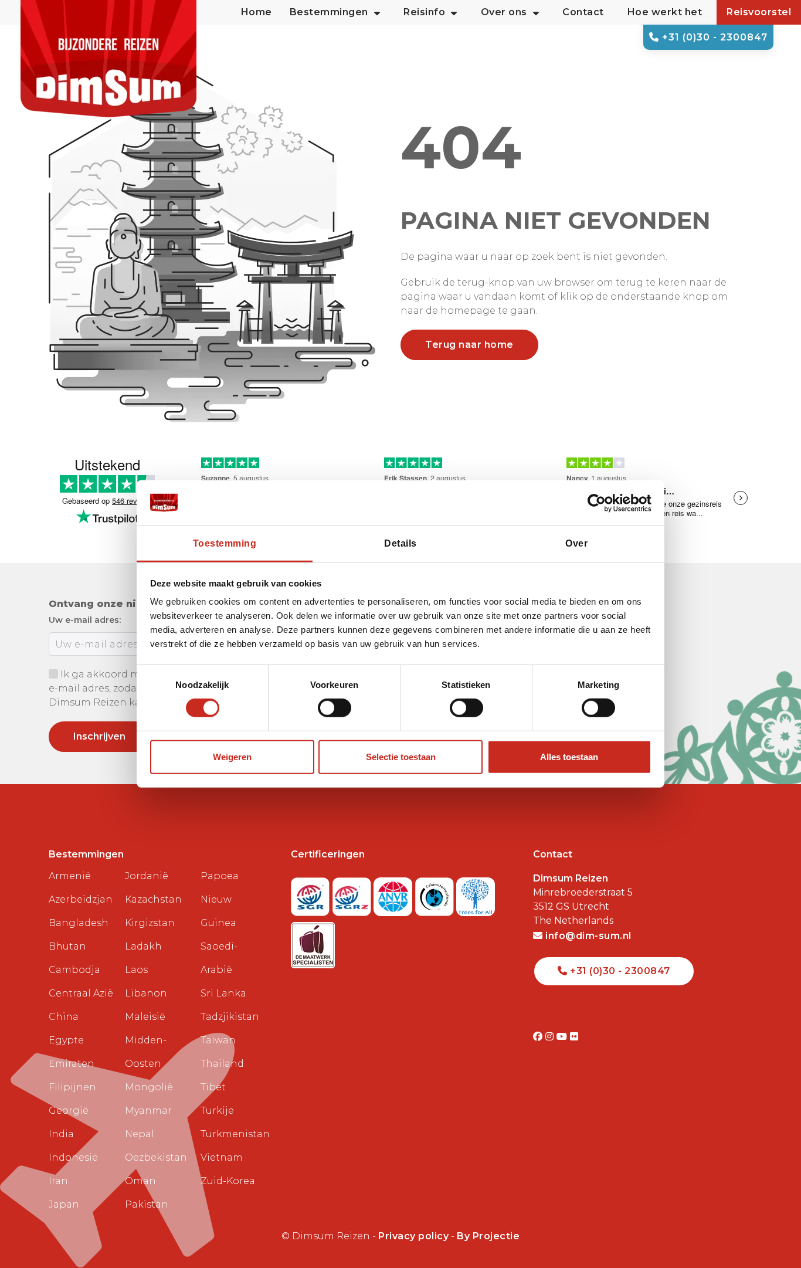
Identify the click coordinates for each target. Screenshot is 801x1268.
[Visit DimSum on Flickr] (574, 1036)
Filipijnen (72, 1087)
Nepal (139, 1134)
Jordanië (146, 876)
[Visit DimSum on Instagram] (550, 1036)
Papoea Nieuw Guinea (220, 899)
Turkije (217, 1110)
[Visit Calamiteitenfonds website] (436, 893)
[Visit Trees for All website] (475, 893)
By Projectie (488, 1236)
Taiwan (218, 1040)
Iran (58, 1180)
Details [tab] (400, 543)
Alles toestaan (569, 757)
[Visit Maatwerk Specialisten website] (313, 941)
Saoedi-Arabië (219, 958)
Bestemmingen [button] (329, 12)
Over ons (504, 12)
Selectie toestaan (401, 757)
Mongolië (149, 1087)
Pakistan (146, 1204)
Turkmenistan (234, 1134)
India (61, 1134)
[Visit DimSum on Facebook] (539, 1036)
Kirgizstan (150, 922)
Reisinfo (424, 12)
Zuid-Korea (228, 1180)
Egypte (66, 1040)
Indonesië (73, 1157)
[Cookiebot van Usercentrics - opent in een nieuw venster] (600, 502)
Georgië (69, 1110)
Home (256, 12)
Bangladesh (78, 922)
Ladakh (143, 946)
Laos (136, 969)
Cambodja (74, 969)
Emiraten (71, 1063)
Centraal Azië (81, 993)
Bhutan (67, 946)
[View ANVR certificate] (394, 893)
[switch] (334, 708)
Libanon (146, 993)
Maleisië (145, 1016)
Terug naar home (469, 344)
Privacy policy (413, 1236)
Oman (140, 1180)
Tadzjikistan (230, 1016)
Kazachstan (153, 899)
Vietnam (222, 1157)
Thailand (222, 1063)
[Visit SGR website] (311, 893)
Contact (583, 12)
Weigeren (232, 757)
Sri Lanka (223, 993)
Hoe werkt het (664, 12)
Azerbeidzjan (81, 899)
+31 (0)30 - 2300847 (713, 37)
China (64, 1016)
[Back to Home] (108, 58)
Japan (64, 1204)
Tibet (213, 1087)
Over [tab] (576, 543)
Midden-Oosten (146, 1052)
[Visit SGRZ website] (353, 893)
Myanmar (148, 1110)
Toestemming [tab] (225, 543)
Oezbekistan (156, 1157)
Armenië (70, 876)
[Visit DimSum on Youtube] (563, 1036)
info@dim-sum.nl (587, 935)
